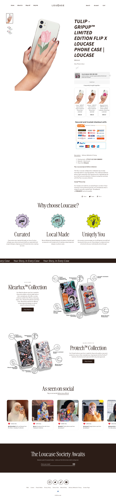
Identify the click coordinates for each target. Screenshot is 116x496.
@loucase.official (63, 393)
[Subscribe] (73, 464)
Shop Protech (88, 361)
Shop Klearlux (27, 309)
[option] (41, 52)
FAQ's (27, 487)
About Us (20, 5)
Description (77, 155)
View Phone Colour (79, 64)
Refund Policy (63, 487)
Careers (32, 487)
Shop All (28, 5)
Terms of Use (56, 487)
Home (12, 5)
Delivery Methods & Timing (89, 155)
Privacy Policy (47, 487)
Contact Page (86, 487)
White (77, 68)
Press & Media (39, 487)
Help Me (35, 5)
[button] (74, 76)
